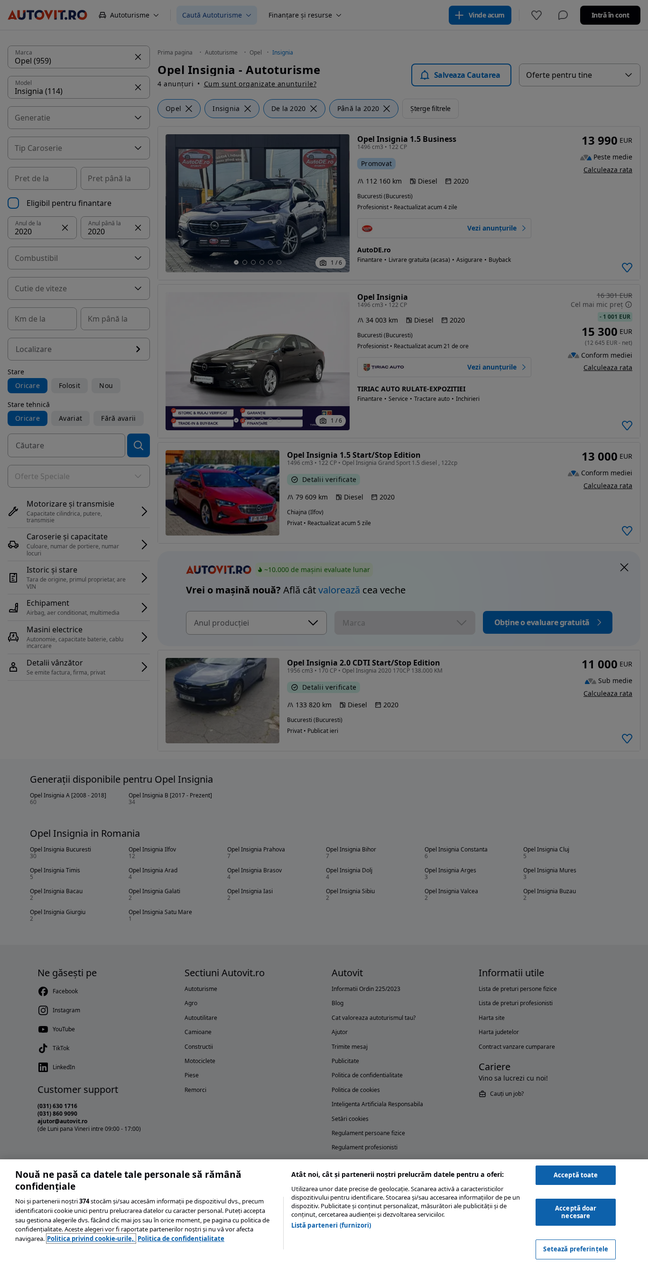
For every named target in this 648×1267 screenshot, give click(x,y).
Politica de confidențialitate (181, 1238)
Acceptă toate (576, 1175)
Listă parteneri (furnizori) (331, 1225)
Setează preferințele (575, 1249)
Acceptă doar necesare (576, 1212)
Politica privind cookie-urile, (91, 1238)
